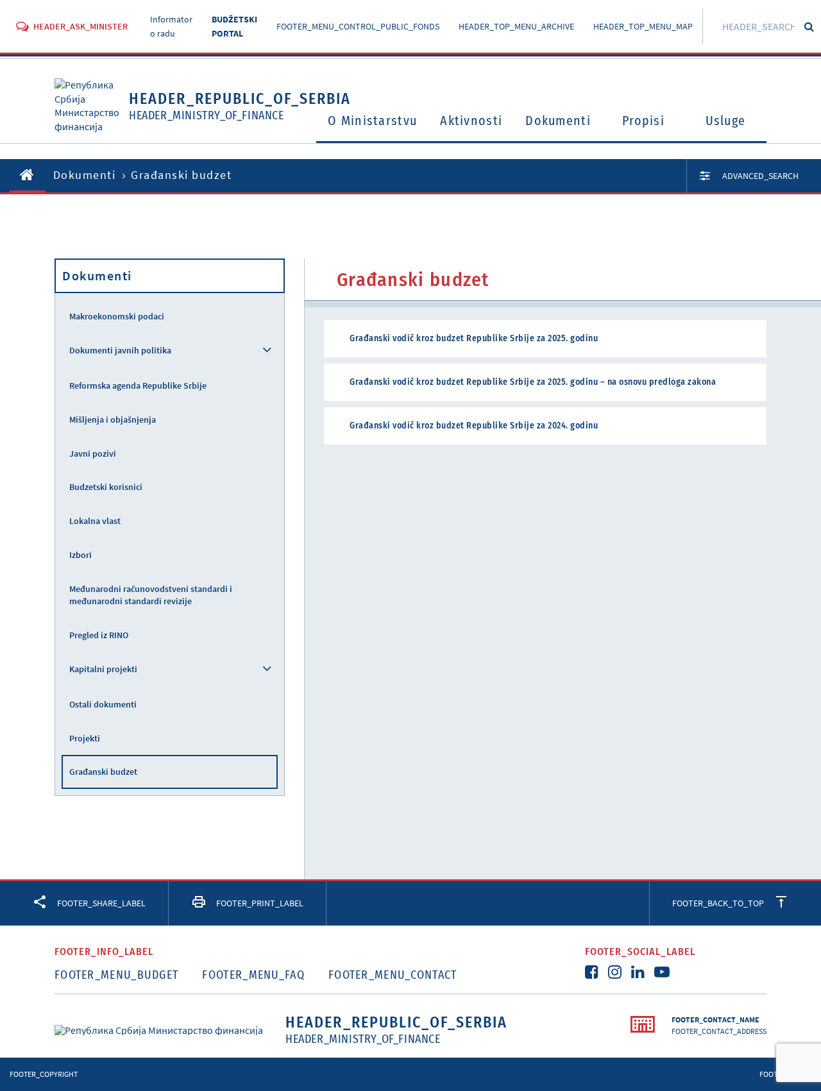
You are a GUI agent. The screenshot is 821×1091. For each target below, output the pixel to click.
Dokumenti (558, 120)
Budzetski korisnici (105, 487)
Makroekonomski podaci (116, 316)
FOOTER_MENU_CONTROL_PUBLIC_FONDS (357, 26)
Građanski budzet (103, 771)
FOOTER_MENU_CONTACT (392, 975)
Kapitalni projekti (103, 669)
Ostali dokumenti (103, 704)
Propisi (643, 120)
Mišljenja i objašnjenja (112, 419)
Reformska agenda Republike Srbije (138, 385)
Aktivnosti (471, 120)
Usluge (726, 120)
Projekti (84, 738)
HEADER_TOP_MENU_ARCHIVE (516, 26)
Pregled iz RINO (98, 635)
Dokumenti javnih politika (120, 350)
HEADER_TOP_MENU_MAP (643, 26)
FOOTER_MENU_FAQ (253, 975)
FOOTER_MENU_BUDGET (116, 975)
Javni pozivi (92, 453)
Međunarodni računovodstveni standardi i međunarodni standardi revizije (150, 595)
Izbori (80, 555)
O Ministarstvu (372, 120)
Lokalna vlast (95, 521)
